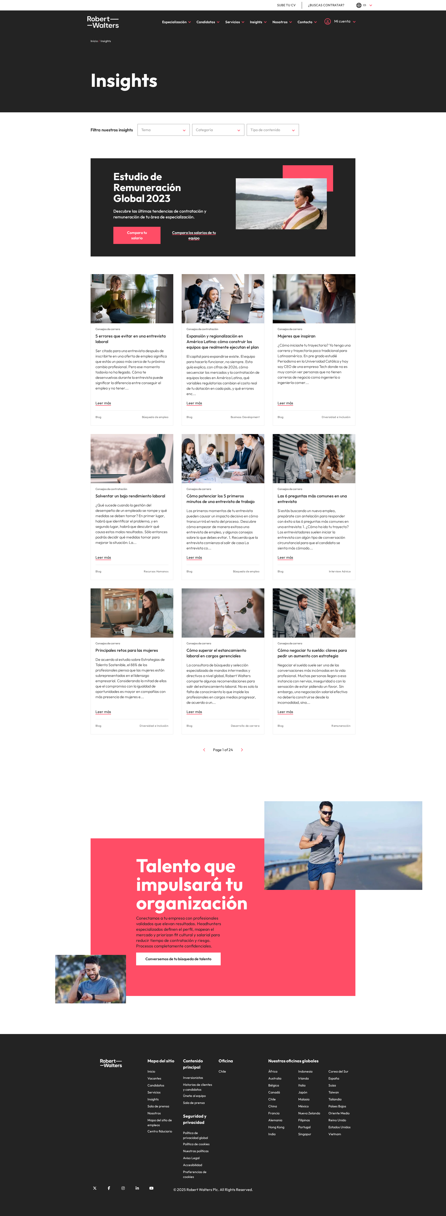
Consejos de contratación (202, 329)
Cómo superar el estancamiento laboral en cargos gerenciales (216, 653)
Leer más (103, 403)
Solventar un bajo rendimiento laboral (130, 496)
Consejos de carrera (107, 329)
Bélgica (273, 1085)
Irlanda (303, 1078)
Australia (274, 1078)
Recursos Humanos (156, 571)
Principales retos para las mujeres (126, 650)
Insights (256, 22)
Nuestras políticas (196, 1151)
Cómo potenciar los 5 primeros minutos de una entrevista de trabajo (221, 498)
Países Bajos (337, 1106)
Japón (302, 1092)
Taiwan (333, 1092)
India (271, 1134)
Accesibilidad (192, 1165)
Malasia (303, 1099)
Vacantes (154, 1078)
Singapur (304, 1134)
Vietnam (334, 1134)
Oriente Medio (339, 1113)
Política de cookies (196, 1144)
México (303, 1106)
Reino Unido (337, 1120)
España (333, 1078)
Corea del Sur (338, 1071)
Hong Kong (276, 1127)
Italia (301, 1085)
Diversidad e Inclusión (336, 417)
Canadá (274, 1092)
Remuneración (341, 725)
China (272, 1106)
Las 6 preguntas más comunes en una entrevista (312, 498)
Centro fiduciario (160, 1131)
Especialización (174, 22)
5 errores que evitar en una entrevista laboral (130, 338)
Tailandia (334, 1099)
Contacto (305, 22)
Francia (273, 1113)
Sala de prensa (158, 1106)
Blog (98, 417)
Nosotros (280, 22)
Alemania (275, 1120)
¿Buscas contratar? (326, 5)
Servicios (232, 22)
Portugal (304, 1127)
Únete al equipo (194, 1096)
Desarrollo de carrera (245, 725)
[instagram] (123, 1188)
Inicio (151, 1071)
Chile (222, 1071)
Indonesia (305, 1071)
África (272, 1071)
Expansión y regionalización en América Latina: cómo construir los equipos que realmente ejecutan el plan (223, 341)
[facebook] (109, 1188)
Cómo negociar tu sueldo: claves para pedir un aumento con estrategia (312, 653)
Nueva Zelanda (309, 1113)
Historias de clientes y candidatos (197, 1087)
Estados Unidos (339, 1127)
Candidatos (206, 22)
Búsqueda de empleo (155, 417)
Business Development (245, 417)
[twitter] (95, 1188)
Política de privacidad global (195, 1135)
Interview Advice (340, 571)
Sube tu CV (286, 5)
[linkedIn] (137, 1188)
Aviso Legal (191, 1158)
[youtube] (151, 1188)
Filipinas (304, 1120)
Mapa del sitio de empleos (160, 1122)
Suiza (332, 1085)
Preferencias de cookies (195, 1174)
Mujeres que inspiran (296, 336)
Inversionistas (193, 1078)
